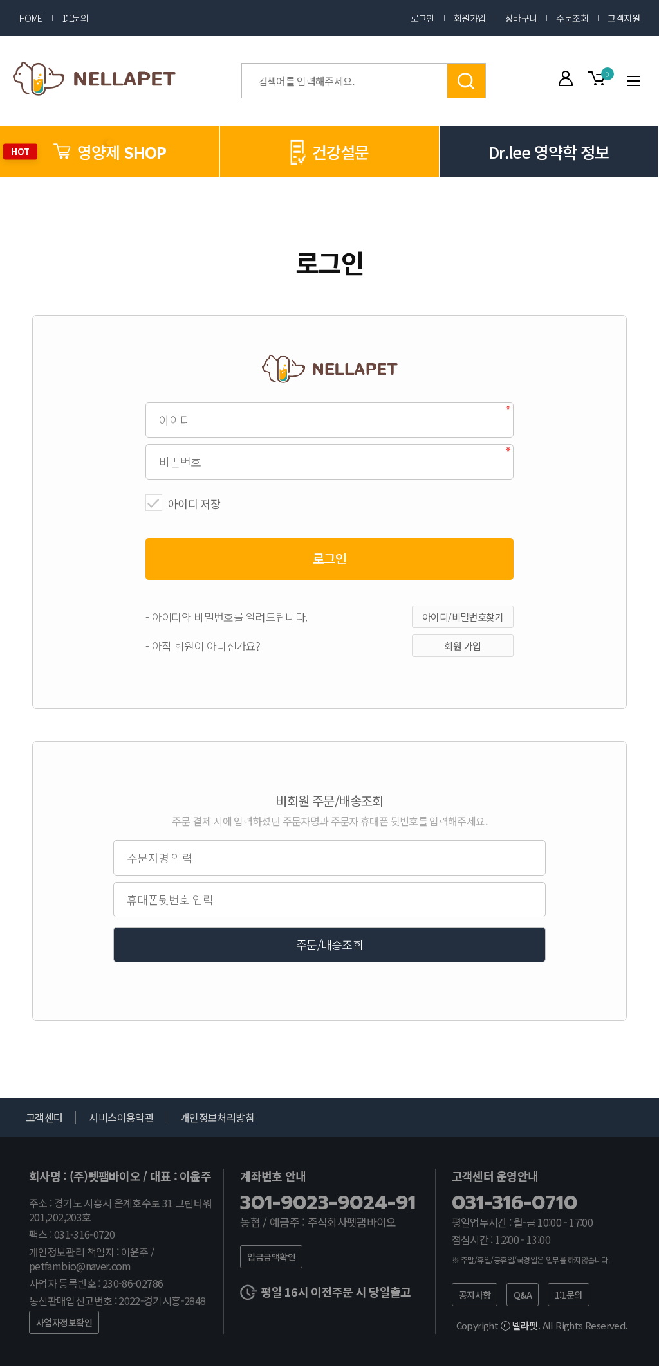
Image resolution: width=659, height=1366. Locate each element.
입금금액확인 (271, 1256)
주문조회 (572, 18)
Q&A (523, 1294)
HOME (30, 18)
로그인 (422, 18)
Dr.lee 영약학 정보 (548, 151)
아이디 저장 (194, 504)
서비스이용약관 (121, 1117)
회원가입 (470, 18)
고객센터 (44, 1117)
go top (633, 1340)
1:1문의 (75, 18)
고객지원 (624, 18)
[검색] (466, 80)
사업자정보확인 (64, 1322)
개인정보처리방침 (217, 1117)
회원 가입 (462, 645)
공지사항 (475, 1294)
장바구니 (521, 18)
